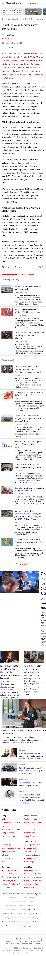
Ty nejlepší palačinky (32, 845)
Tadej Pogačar (29, 829)
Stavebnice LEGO (9, 922)
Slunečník (22, 910)
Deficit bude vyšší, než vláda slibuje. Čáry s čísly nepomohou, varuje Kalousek (9, 671)
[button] (7, 289)
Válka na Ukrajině (21, 424)
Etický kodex (23, 941)
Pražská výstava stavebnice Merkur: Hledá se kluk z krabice (29, 311)
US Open (5, 855)
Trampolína (12, 910)
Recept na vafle (30, 858)
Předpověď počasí (34, 894)
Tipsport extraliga (8, 852)
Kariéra (32, 939)
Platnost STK (29, 887)
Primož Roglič (29, 833)
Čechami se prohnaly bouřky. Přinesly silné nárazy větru (28, 541)
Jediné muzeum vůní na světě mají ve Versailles (28, 287)
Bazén (20, 906)
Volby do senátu (8, 833)
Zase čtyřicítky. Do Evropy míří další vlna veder (29, 394)
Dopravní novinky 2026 (33, 877)
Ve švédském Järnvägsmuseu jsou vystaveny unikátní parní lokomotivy (29, 335)
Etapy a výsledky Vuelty (33, 822)
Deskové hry (10, 926)
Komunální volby (8, 836)
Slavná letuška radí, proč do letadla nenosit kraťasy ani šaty (28, 466)
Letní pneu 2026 (30, 870)
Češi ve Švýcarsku (9, 881)
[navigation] (3, 3)
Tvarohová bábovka (32, 855)
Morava (31, 274)
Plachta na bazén (31, 906)
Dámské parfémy (24, 922)
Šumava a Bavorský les (11, 877)
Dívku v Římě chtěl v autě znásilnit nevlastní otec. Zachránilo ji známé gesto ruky (28, 369)
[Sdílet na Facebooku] (39, 267)
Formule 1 (6, 858)
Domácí (17, 447)
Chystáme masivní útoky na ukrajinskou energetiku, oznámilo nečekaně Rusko (29, 418)
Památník (22, 274)
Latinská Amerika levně (11, 884)
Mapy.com (21, 894)
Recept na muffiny (31, 848)
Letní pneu (37, 922)
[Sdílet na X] (43, 267)
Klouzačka (32, 910)
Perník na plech (30, 862)
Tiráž (39, 939)
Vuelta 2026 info (30, 819)
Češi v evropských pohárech (22, 902)
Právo (3, 35)
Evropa (17, 375)
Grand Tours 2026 (31, 836)
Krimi (16, 522)
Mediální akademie (9, 941)
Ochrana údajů (36, 941)
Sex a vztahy (19, 494)
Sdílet (16, 43)
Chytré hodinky (33, 926)
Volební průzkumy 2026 (11, 822)
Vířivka (38, 914)
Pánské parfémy (22, 930)
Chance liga (6, 845)
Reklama (23, 939)
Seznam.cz (31, 3)
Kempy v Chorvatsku (10, 870)
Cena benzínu (29, 898)
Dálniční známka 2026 (33, 874)
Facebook (7, 939)
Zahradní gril (29, 914)
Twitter (15, 939)
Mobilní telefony (32, 918)
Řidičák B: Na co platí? (33, 881)
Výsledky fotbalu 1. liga (11, 848)
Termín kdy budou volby (11, 829)
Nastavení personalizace (30, 944)
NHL (3, 862)
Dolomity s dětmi (8, 887)
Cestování (18, 470)
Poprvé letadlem (8, 874)
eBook (7, 43)
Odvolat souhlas (12, 944)
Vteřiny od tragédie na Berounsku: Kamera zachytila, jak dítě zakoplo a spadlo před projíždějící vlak (28, 514)
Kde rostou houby (15, 898)
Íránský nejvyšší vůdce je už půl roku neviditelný (32, 669)
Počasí (17, 398)
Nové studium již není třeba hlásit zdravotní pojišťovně (24, 732)
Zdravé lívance (30, 852)
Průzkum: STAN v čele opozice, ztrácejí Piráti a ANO (29, 443)
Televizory (21, 926)
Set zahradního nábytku (12, 914)
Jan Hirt (27, 826)
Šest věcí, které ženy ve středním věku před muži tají (29, 489)
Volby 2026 (6, 819)
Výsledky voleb (7, 826)
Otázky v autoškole (31, 884)
